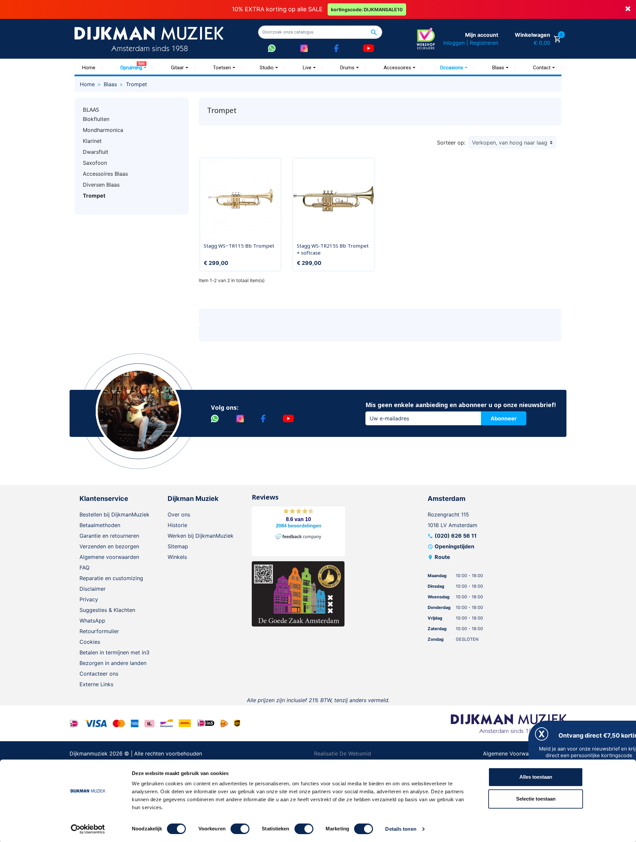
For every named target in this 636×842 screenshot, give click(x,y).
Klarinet (92, 141)
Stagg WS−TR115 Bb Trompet (239, 245)
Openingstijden (454, 546)
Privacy (89, 599)
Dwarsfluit (95, 152)
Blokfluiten (96, 119)
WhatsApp (92, 620)
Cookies (90, 641)
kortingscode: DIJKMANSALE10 (367, 9)
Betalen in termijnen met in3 (114, 652)
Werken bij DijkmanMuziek (201, 535)
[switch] (240, 828)
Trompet (94, 195)
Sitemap (178, 546)
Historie (177, 525)
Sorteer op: (451, 142)
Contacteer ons (99, 673)
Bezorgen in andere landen (113, 663)
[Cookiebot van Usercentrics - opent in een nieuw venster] (88, 829)
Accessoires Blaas (105, 173)
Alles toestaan (535, 777)
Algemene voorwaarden (109, 557)
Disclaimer (93, 588)
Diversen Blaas (101, 184)
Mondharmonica (103, 130)
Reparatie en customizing (111, 578)
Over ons (179, 514)
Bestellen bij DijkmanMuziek (114, 514)
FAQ (84, 567)
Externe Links (96, 684)
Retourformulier (99, 631)
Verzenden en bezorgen (109, 546)
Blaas (91, 109)
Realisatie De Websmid (342, 753)
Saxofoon (95, 162)
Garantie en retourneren (109, 535)
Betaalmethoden (100, 525)
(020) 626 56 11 (456, 535)
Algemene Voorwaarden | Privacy (524, 753)
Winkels (177, 557)
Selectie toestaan (536, 799)
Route (442, 557)
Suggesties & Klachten (107, 610)
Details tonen (400, 829)
